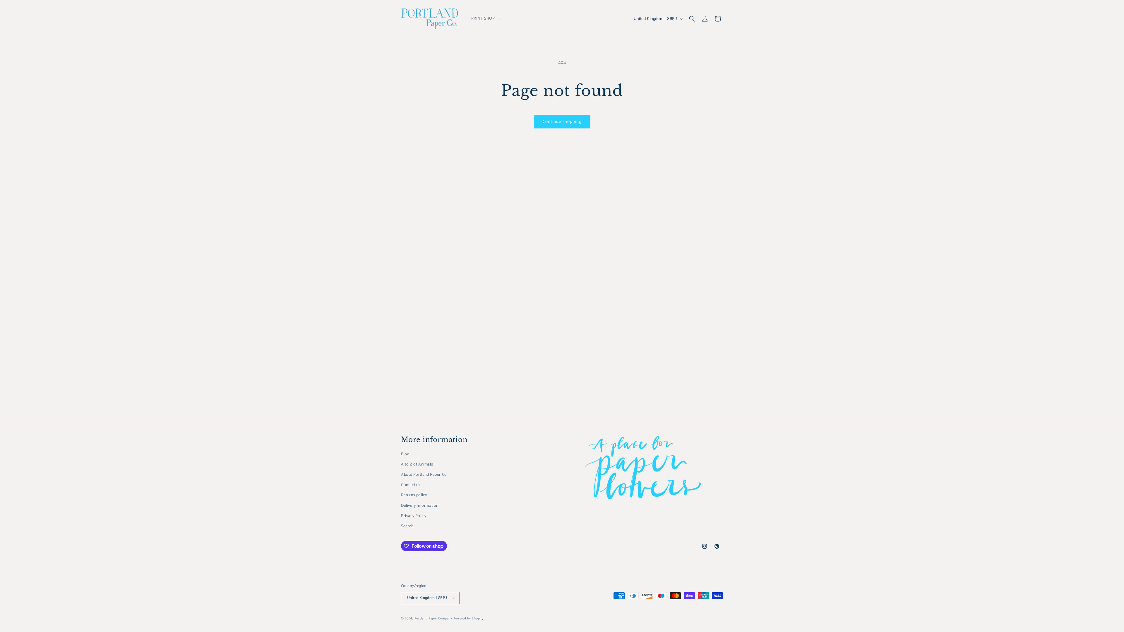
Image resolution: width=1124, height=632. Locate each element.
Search (407, 526)
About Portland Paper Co (424, 474)
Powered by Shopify (468, 618)
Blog (405, 454)
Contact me (411, 485)
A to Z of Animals (417, 464)
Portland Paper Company (433, 618)
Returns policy (414, 495)
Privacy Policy (413, 516)
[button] (485, 19)
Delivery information (419, 505)
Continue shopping (562, 121)
